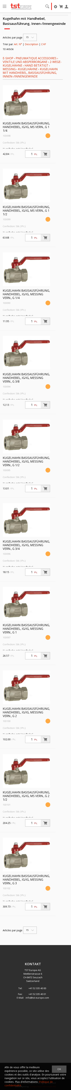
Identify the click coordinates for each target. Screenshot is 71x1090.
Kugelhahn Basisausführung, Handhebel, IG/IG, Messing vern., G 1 (26, 628)
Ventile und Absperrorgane (25, 62)
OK (59, 1069)
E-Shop (8, 58)
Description (31, 44)
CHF (43, 44)
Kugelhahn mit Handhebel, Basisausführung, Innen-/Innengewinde (30, 72)
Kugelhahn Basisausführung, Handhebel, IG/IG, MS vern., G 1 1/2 (26, 210)
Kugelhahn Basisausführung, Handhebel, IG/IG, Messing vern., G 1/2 (26, 461)
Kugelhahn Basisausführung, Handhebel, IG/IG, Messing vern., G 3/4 (26, 545)
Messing (9, 69)
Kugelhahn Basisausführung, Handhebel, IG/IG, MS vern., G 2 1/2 (26, 796)
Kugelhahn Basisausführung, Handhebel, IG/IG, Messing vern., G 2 (26, 712)
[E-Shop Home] (21, 6)
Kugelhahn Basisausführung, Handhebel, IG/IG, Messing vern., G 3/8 (26, 377)
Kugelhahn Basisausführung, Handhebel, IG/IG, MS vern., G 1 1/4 (26, 127)
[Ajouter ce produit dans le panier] (45, 154)
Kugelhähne (28, 69)
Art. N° (18, 44)
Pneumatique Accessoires (36, 58)
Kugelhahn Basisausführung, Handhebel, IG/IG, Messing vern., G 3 (26, 879)
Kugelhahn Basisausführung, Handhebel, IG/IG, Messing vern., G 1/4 (26, 294)
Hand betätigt (36, 65)
